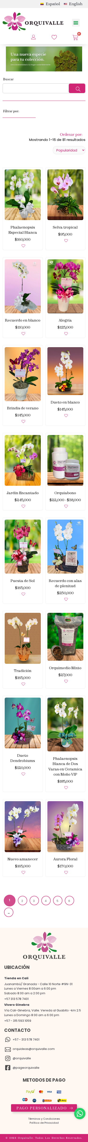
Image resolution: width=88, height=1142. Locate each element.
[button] (76, 23)
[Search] (77, 88)
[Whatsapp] (79, 1113)
